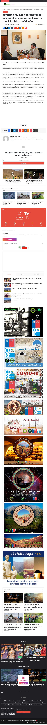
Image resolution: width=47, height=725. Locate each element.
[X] (6, 28)
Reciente (22, 274)
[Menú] (1, 4)
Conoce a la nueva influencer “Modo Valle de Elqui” (22, 298)
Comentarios (36, 274)
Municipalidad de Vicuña (37, 702)
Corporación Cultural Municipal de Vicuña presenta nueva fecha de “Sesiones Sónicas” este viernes (13, 607)
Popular (9, 274)
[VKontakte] (20, 28)
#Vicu (43, 234)
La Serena (8, 702)
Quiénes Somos (35, 722)
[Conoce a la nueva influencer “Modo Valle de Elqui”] (7, 300)
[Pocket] (26, 28)
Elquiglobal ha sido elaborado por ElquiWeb (28, 720)
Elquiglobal (23, 125)
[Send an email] (13, 24)
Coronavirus (37, 700)
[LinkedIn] (9, 28)
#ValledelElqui (22, 234)
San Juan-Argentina (29, 704)
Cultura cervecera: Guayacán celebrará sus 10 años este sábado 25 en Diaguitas (12, 660)
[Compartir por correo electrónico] (34, 130)
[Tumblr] (12, 28)
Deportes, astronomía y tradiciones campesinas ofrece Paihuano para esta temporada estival (35, 659)
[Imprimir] (36, 130)
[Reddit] (17, 28)
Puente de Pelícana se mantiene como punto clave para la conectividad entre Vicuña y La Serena (9, 201)
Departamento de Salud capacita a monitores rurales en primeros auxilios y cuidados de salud (38, 201)
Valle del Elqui (36, 704)
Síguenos (10, 239)
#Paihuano (39, 234)
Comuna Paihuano (23, 700)
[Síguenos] (23, 678)
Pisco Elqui (13, 704)
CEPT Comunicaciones (7, 700)
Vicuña (41, 704)
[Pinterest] (15, 28)
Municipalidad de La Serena (16, 702)
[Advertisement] (23, 15)
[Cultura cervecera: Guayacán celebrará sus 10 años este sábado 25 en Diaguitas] (7, 280)
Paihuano (43, 702)
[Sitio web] (11, 141)
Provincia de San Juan (20, 704)
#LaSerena (6, 236)
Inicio (31, 722)
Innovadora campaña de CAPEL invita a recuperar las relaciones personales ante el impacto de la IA (33, 607)
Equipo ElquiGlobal (42, 722)
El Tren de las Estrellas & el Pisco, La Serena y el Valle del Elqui (24, 288)
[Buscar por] (45, 4)
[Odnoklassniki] (23, 28)
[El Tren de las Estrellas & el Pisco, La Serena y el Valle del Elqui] (7, 290)
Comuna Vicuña (30, 700)
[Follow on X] (12, 24)
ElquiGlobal (5, 233)
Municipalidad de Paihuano (26, 702)
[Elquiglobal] (9, 4)
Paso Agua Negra (7, 704)
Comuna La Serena (16, 700)
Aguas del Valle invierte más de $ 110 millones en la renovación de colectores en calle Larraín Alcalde (28, 1)
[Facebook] (4, 28)
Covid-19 (41, 700)
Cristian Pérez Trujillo (8, 24)
